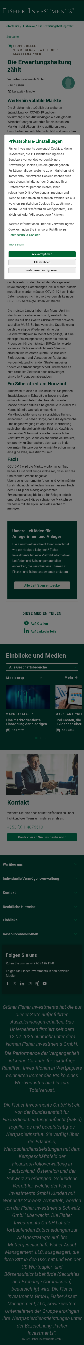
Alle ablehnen (42, 262)
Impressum (16, 244)
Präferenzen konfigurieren (42, 270)
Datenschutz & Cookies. (24, 235)
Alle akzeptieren (42, 254)
